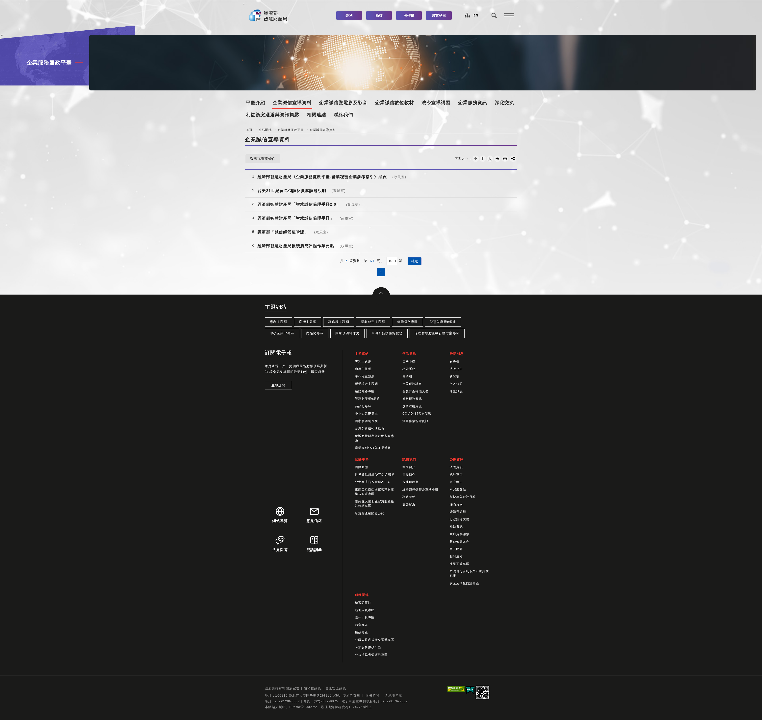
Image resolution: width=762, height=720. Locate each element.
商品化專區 (314, 333)
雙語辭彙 (409, 504)
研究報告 (456, 482)
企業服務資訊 (472, 102)
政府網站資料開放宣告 (282, 688)
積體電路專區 (407, 322)
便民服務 (409, 353)
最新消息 (457, 353)
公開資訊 (457, 459)
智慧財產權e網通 (443, 322)
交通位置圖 (351, 695)
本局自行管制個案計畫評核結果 (469, 573)
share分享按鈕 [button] (513, 159)
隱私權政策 (312, 688)
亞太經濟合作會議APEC (372, 482)
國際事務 (362, 459)
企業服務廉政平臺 (291, 130)
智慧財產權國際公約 (369, 513)
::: (245, 4)
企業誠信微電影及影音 (343, 102)
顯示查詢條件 (264, 159)
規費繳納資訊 (412, 406)
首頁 (249, 130)
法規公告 (456, 369)
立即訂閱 (278, 385)
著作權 (409, 15)
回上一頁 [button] (497, 159)
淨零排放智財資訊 (415, 421)
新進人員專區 (365, 610)
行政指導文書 (459, 519)
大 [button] (490, 158)
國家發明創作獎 (347, 333)
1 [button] (381, 272)
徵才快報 (456, 383)
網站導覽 (467, 15)
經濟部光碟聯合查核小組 (420, 489)
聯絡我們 (343, 114)
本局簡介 (409, 467)
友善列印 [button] (505, 159)
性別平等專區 (459, 563)
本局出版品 (458, 489)
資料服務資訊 (412, 398)
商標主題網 (307, 322)
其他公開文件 (459, 541)
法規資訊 (456, 467)
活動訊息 (456, 391)
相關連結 (316, 114)
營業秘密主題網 (373, 322)
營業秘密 (439, 15)
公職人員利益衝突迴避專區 (374, 639)
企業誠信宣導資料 (292, 102)
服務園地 (265, 130)
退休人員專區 (365, 617)
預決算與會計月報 (463, 496)
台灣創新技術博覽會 (387, 333)
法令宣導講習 (436, 102)
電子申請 (409, 361)
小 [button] (475, 158)
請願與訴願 (458, 511)
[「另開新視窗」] (456, 690)
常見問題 (456, 549)
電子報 (407, 376)
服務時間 (372, 695)
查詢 (494, 15)
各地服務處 (410, 482)
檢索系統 (409, 369)
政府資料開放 (459, 534)
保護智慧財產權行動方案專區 (437, 333)
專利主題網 (278, 322)
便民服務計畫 (412, 383)
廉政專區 (361, 632)
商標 (379, 15)
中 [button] (483, 159)
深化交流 (504, 102)
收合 (381, 296)
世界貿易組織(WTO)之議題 (375, 474)
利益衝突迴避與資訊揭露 (272, 114)
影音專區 (361, 625)
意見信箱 (314, 521)
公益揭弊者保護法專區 (371, 654)
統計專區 (456, 474)
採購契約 (456, 504)
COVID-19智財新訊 (416, 413)
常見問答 (280, 550)
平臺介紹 (255, 102)
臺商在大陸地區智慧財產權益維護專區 (374, 504)
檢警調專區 (363, 602)
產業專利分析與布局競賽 (373, 447)
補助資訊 (456, 526)
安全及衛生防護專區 (464, 583)
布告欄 (454, 361)
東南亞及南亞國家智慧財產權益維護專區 (374, 492)
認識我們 (409, 459)
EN (475, 15)
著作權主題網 (338, 322)
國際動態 (361, 467)
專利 (349, 15)
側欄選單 (508, 15)
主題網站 (362, 353)
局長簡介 (409, 474)
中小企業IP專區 (282, 333)
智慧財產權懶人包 (415, 391)
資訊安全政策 (335, 688)
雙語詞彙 (314, 550)
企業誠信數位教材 (394, 102)
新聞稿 (454, 376)
